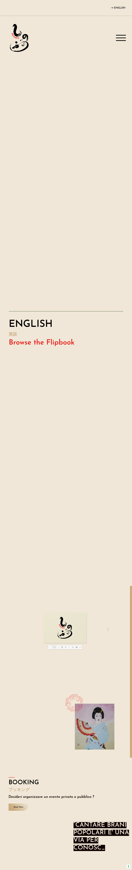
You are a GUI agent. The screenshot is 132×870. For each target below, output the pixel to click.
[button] (18, 807)
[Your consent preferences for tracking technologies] (128, 866)
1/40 (54, 647)
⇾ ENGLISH (118, 8)
